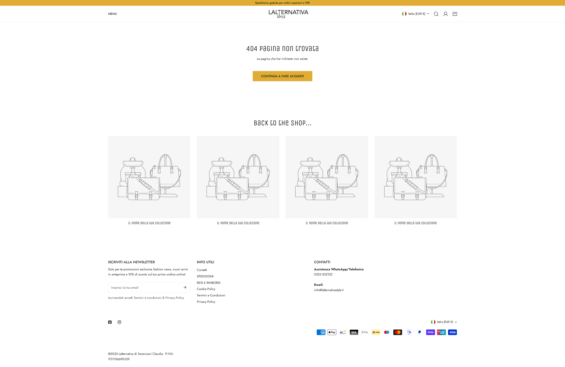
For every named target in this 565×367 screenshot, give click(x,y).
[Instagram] (119, 322)
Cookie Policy (206, 289)
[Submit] (185, 287)
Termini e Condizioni (211, 295)
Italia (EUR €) (416, 13)
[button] (455, 13)
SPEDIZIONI (205, 276)
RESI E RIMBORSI (208, 282)
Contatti (202, 270)
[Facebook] (110, 322)
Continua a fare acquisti (282, 76)
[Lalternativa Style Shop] (288, 14)
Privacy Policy (206, 301)
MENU (112, 13)
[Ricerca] (436, 13)
